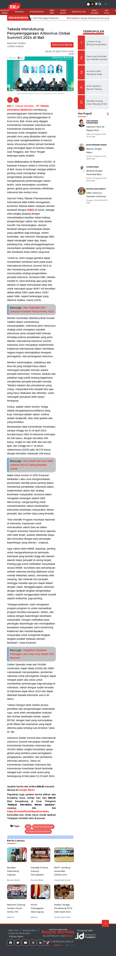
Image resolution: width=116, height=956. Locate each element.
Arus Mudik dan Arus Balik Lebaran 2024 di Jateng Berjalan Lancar (31, 465)
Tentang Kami (29, 930)
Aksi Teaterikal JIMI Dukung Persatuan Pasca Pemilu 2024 (32, 309)
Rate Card (13, 930)
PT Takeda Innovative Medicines (38, 831)
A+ (10, 100)
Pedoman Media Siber (19, 933)
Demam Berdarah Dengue (43, 827)
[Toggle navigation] (105, 4)
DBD (31, 209)
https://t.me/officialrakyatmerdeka (28, 811)
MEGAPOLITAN (78, 12)
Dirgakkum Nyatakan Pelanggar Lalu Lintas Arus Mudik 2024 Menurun (32, 654)
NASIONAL (19, 12)
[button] (96, 3)
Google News (26, 790)
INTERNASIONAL (37, 12)
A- (16, 100)
